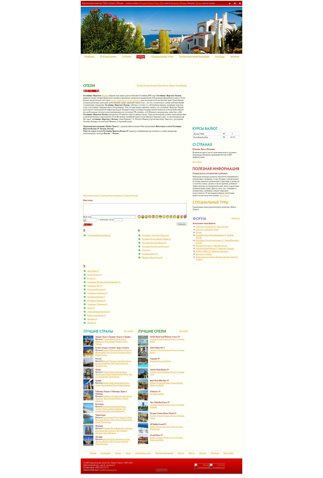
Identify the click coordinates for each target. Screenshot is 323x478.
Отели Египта (100, 355)
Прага (111, 372)
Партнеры (215, 453)
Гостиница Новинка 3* (96, 300)
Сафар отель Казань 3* (96, 315)
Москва (113, 361)
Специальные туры (143, 453)
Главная (93, 453)
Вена (113, 439)
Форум (191, 453)
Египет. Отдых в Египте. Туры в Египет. (166, 383)
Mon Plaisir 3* (93, 271)
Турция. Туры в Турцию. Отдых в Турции (167, 339)
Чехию (198, 3)
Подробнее (197, 162)
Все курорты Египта (122, 352)
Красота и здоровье (204, 254)
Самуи (128, 396)
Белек (123, 339)
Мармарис (99, 341)
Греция (106, 383)
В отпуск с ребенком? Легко (207, 229)
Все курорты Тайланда (113, 398)
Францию (175, 3)
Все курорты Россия (119, 363)
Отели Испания (109, 433)
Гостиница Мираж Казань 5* (99, 235)
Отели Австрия (101, 444)
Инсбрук (105, 442)
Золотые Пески (101, 409)
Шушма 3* (91, 323)
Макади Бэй (100, 352)
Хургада (127, 350)
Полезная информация (164, 453)
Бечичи (107, 420)
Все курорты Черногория (121, 420)
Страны (118, 453)
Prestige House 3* (94, 275)
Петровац (99, 420)
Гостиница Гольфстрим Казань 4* (155, 246)
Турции (106, 339)
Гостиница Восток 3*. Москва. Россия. (211, 245)
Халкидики (118, 383)
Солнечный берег (118, 406)
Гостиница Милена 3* (96, 297)
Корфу (97, 385)
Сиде (118, 339)
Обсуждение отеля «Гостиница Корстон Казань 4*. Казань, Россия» (110, 195)
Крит (111, 383)
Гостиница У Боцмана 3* (97, 304)
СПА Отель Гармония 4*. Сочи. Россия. (212, 226)
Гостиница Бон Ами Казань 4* (154, 243)
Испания (106, 428)
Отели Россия (162, 85)
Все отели (184, 331)
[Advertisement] (144, 70)
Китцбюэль (120, 439)
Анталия (153, 407)
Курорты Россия (149, 85)
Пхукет (122, 396)
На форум (236, 218)
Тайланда (107, 396)
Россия (139, 85)
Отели (128, 453)
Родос (126, 383)
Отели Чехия (114, 377)
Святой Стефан (125, 417)
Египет (150, 3)
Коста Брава (115, 428)
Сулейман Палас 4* (150, 254)
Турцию (143, 3)
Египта (106, 350)
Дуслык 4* (146, 250)
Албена (111, 409)
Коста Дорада (110, 431)
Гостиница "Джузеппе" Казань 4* (155, 235)
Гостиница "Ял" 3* (94, 286)
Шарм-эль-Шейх (116, 350)
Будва (116, 417)
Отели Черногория (103, 422)
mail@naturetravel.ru (108, 470)
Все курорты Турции (113, 341)
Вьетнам (153, 394)
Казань (172, 85)
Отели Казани (181, 85)
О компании (105, 453)
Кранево (118, 409)
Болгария (106, 406)
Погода (181, 453)
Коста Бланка (126, 428)
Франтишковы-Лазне (119, 374)
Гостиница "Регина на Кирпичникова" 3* (103, 282)
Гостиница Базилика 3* (96, 289)
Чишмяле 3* (92, 319)
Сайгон (161, 394)
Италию (183, 3)
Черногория (108, 417)
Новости (202, 453)
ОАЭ (161, 3)
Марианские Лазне (102, 374)
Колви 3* (91, 308)
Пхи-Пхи (99, 398)
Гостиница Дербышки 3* (97, 293)
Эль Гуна (109, 352)
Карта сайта (228, 453)
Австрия (106, 439)
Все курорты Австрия (119, 442)
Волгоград (106, 363)
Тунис (156, 3)
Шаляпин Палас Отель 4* (152, 257)
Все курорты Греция (109, 385)
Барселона (99, 431)
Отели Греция (124, 385)
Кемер (112, 339)
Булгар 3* (91, 278)
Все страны (128, 331)
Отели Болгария (117, 411)
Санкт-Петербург (124, 361)
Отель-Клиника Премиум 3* (98, 312)
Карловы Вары (120, 372)
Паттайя (115, 396)
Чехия (105, 372)
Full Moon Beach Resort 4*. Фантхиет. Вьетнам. (215, 248)
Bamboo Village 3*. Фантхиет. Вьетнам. (212, 251)
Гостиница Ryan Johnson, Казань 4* (156, 239)
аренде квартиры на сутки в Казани (125, 100)
